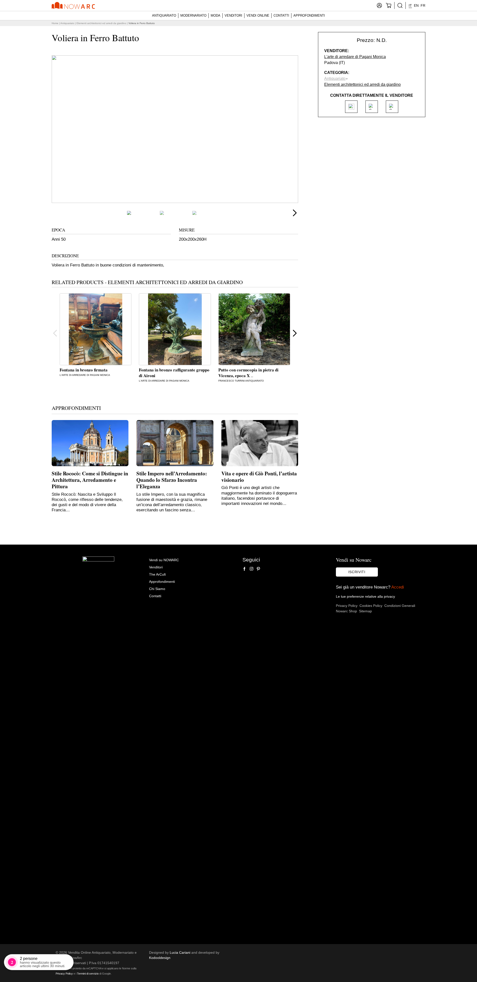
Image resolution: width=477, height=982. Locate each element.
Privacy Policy (347, 606)
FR (423, 5)
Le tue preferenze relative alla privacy (365, 596)
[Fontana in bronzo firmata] (95, 329)
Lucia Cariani (180, 952)
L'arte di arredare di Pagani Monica (85, 375)
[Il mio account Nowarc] (379, 5)
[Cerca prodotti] (400, 5)
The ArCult (157, 574)
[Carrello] (388, 5)
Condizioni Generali (399, 606)
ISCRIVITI (356, 572)
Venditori (233, 15)
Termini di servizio (88, 973)
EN (416, 5)
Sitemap (365, 611)
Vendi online (257, 15)
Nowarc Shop (346, 611)
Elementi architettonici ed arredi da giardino (101, 23)
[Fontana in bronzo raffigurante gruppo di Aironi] (174, 329)
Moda (215, 15)
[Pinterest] (258, 569)
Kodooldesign (159, 958)
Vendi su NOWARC (164, 560)
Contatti (281, 15)
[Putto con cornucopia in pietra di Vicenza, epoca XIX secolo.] (254, 329)
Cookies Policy (370, 606)
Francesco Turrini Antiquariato (241, 380)
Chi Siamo (157, 589)
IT (410, 5)
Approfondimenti (309, 15)
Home (55, 23)
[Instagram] (251, 569)
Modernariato (193, 15)
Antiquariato (164, 15)
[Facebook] (244, 569)
